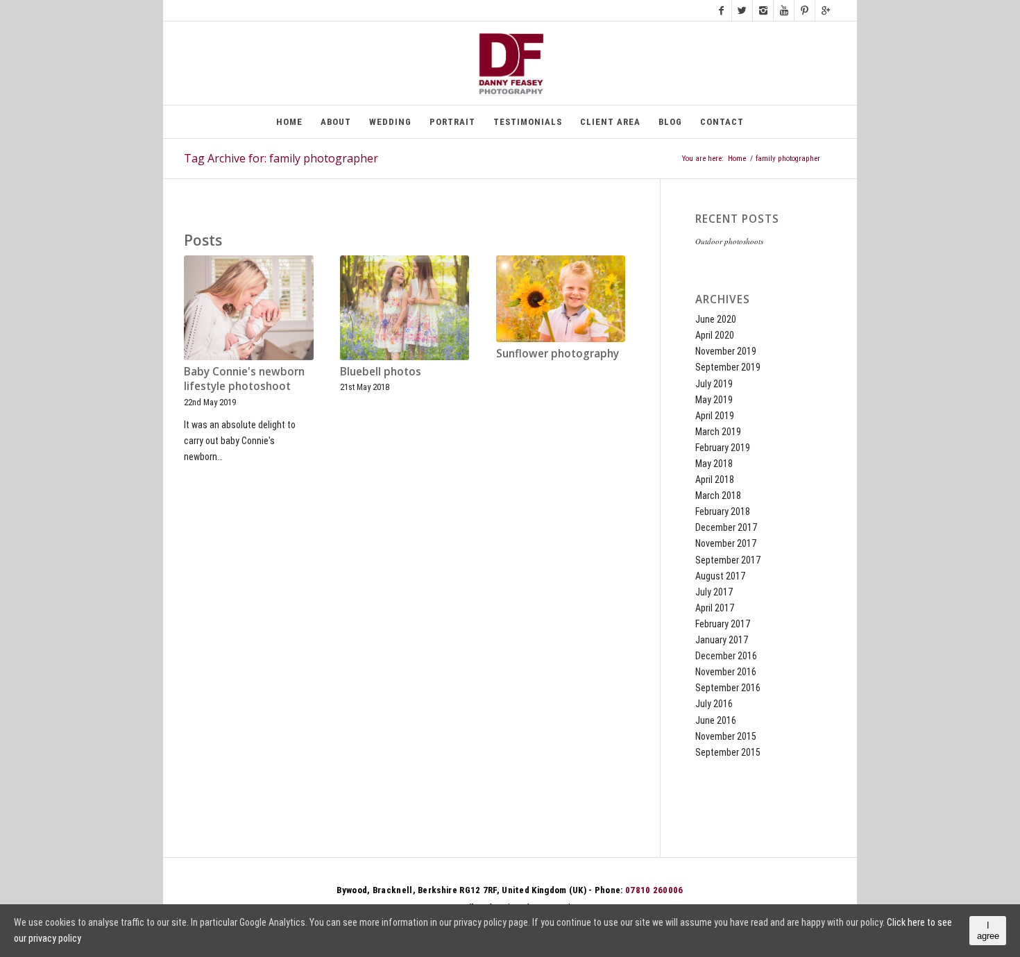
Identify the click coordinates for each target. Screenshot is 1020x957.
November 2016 (725, 671)
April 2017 (714, 607)
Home (737, 158)
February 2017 (722, 623)
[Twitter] (742, 10)
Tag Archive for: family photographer (281, 158)
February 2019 (722, 447)
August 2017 (720, 576)
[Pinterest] (804, 10)
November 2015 (725, 736)
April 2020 (714, 335)
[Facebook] (721, 10)
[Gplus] (825, 10)
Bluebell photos (380, 371)
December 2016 (726, 655)
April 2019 (714, 415)
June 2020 (715, 319)
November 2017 (725, 543)
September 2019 (727, 367)
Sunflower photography (557, 353)
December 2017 (726, 527)
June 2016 (715, 720)
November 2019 (725, 351)
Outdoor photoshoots (729, 241)
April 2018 (714, 479)
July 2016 (714, 703)
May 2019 (714, 399)
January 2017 (721, 639)
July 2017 (714, 592)
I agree (988, 930)
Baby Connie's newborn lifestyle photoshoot (244, 379)
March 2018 (718, 495)
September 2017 (727, 560)
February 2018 (722, 511)
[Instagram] (763, 10)
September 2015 (727, 752)
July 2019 (714, 383)
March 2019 (718, 431)
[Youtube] (784, 10)
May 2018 (714, 463)
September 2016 (727, 687)
